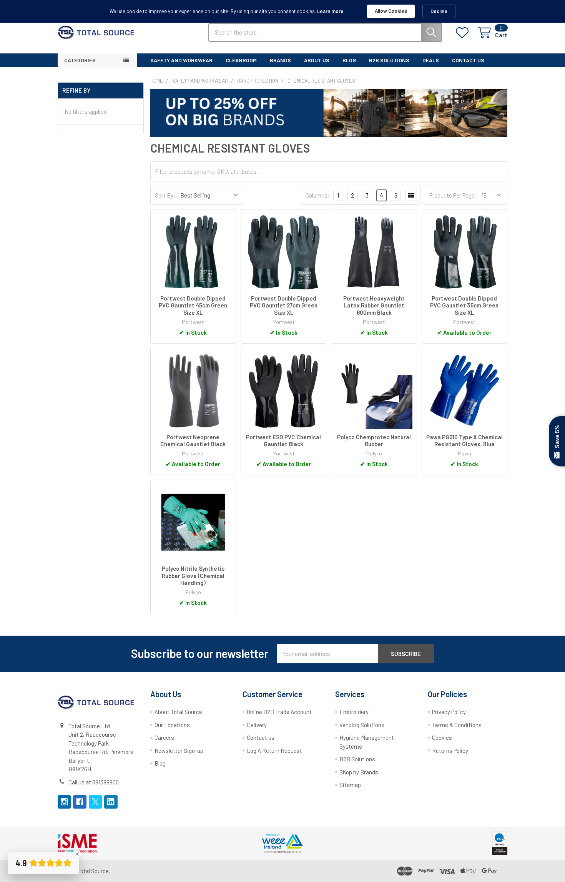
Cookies (442, 737)
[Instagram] (64, 802)
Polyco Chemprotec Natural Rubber (374, 441)
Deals (430, 60)
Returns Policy (450, 750)
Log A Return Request (274, 750)
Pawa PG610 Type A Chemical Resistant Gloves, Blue (464, 441)
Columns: (318, 195)
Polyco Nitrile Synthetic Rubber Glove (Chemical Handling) (193, 575)
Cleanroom (241, 60)
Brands (280, 60)
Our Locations (172, 724)
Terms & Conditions (457, 724)
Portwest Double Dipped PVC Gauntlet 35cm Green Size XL (464, 305)
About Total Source (178, 711)
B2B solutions (389, 60)
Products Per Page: (453, 195)
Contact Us (468, 60)
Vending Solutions (361, 724)
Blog (349, 60)
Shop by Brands (358, 772)
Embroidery (354, 711)
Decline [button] (438, 11)
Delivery (257, 724)
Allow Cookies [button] (391, 11)
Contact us (260, 737)
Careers (164, 737)
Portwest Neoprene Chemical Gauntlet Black (193, 441)
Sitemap (350, 784)
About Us (316, 60)
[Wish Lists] (464, 33)
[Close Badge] (77, 854)
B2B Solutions (357, 759)
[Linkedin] (111, 802)
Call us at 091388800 (93, 782)
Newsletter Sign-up (179, 750)
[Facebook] (79, 802)
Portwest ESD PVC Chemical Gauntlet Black (283, 441)
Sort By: (165, 195)
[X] (95, 802)
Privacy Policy (449, 711)
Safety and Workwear (181, 60)
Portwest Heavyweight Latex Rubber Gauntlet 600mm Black (374, 305)
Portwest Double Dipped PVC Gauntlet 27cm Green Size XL (283, 305)
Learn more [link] (330, 11)
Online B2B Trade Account (279, 711)
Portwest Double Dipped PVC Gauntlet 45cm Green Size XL (193, 305)
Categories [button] (80, 60)
